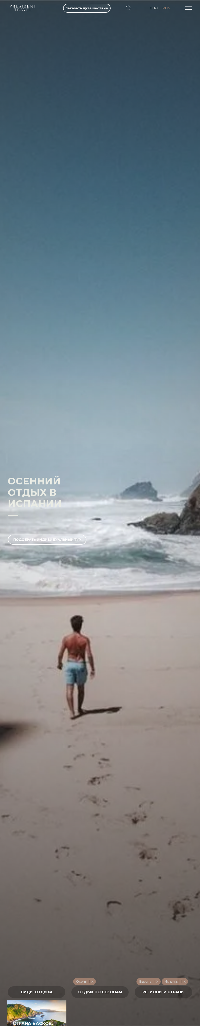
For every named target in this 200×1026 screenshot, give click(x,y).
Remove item (92, 981)
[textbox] (37, 992)
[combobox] (36, 992)
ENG (153, 8)
